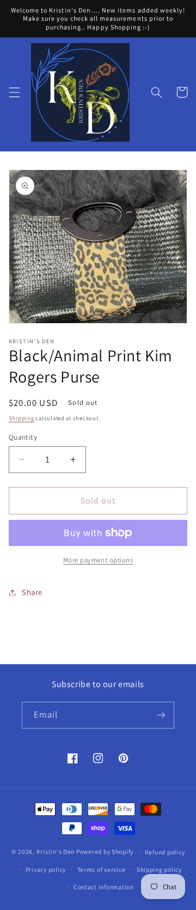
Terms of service (101, 869)
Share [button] (32, 592)
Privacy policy (46, 869)
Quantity (23, 437)
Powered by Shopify (104, 851)
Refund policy (165, 852)
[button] (14, 92)
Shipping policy (159, 869)
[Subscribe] (161, 715)
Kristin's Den (55, 851)
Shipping (21, 418)
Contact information (104, 887)
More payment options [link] (98, 560)
